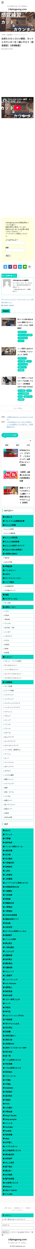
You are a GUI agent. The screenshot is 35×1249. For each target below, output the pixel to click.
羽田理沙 (8, 1092)
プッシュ (7, 754)
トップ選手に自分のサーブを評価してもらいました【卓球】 (25, 351)
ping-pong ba (10, 1119)
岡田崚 (7, 899)
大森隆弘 (8, 891)
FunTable (9, 1127)
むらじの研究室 (11, 538)
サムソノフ (9, 971)
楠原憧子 (11, 305)
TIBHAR (7, 619)
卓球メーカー (10, 607)
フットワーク (9, 762)
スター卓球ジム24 (12, 999)
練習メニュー (8, 302)
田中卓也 (8, 1052)
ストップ (7, 720)
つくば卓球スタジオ (13, 1060)
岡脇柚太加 (9, 903)
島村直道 (8, 991)
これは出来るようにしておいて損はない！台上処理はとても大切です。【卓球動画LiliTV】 (20, 424)
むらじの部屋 (10, 525)
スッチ (7, 1003)
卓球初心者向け (11, 554)
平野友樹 (8, 1112)
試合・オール (9, 792)
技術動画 (8, 682)
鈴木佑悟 (8, 995)
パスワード (5, 1225)
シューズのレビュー (11, 669)
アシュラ (8, 834)
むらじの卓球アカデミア (14, 546)
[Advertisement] (17, 74)
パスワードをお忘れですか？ (20, 1232)
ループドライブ (9, 741)
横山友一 (8, 1171)
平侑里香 (8, 1019)
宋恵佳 (7, 1007)
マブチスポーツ (11, 1146)
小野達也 (8, 911)
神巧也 (7, 1011)
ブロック (7, 716)
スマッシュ (8, 712)
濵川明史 (8, 1096)
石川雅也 (8, 859)
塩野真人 (8, 987)
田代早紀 (8, 1028)
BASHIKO (9, 1088)
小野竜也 (8, 907)
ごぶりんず (9, 951)
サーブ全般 (8, 686)
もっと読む (18, 408)
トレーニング (9, 783)
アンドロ (7, 623)
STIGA (6, 615)
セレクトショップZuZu (14, 1015)
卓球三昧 (8, 1040)
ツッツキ (7, 724)
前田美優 (8, 1135)
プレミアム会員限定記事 (14, 521)
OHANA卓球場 (11, 915)
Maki (7, 1139)
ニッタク (7, 632)
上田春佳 (8, 875)
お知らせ (8, 517)
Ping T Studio (10, 1116)
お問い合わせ (7, 1208)
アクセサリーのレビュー (12, 678)
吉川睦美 (8, 1175)
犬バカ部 (7, 603)
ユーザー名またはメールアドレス (13, 1219)
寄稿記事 (8, 566)
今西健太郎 (9, 863)
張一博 (7, 1056)
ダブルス (7, 771)
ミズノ (6, 611)
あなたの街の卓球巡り (14, 550)
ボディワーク (9, 767)
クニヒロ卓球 (10, 939)
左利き (6, 813)
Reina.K (8, 1187)
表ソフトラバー (9, 805)
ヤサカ (6, 640)
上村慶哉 (8, 879)
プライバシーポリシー (17, 1210)
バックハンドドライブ (12, 707)
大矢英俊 (8, 895)
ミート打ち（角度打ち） (12, 750)
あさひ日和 (8, 562)
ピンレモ (8, 1123)
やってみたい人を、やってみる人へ (17, 1242)
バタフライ (8, 636)
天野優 (7, 838)
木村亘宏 (8, 927)
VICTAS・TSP (9, 628)
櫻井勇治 (8, 963)
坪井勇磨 (8, 1064)
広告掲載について (18, 1208)
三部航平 (8, 975)
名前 (7, 248)
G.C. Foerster (10, 983)
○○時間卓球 (9, 586)
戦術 (5, 788)
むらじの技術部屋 (12, 542)
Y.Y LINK (8, 1194)
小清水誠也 (9, 947)
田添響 (7, 1032)
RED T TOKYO (11, 1190)
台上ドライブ (9, 737)
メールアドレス (11, 240)
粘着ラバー (8, 800)
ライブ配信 (9, 582)
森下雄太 (8, 1167)
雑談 (7, 595)
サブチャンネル (21, 299)
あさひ (7, 830)
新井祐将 (8, 842)
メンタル (7, 796)
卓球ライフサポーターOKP (15, 1048)
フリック (7, 728)
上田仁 (7, 871)
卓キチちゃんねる (12, 1024)
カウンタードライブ (11, 745)
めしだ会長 (9, 1163)
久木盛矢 (8, 1108)
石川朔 (7, 855)
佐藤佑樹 (8, 967)
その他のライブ (9, 590)
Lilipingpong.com (17, 9)
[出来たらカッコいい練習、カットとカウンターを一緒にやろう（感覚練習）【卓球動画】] (20, 267)
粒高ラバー (8, 809)
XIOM (6, 649)
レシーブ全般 (9, 690)
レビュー (8, 657)
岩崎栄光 (8, 867)
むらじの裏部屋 (9, 533)
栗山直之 (8, 943)
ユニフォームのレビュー (12, 674)
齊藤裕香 (8, 955)
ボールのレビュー (10, 665)
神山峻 (7, 923)
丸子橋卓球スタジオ (13, 1150)
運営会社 (28, 1208)
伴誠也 (7, 1100)
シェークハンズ (11, 979)
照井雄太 (8, 1072)
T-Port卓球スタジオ (13, 1068)
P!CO (7, 1104)
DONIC (6, 645)
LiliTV (7, 574)
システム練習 (9, 775)
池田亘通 (8, 851)
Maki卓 (6, 558)
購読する (8, 1215)
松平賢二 (8, 1142)
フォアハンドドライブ (9, 299)
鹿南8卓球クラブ (12, 919)
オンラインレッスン (13, 578)
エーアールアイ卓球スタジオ (16, 883)
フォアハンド (9, 695)
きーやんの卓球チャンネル (15, 931)
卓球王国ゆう (10, 1036)
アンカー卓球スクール (14, 846)
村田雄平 (5, 305)
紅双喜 (6, 653)
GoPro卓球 (8, 817)
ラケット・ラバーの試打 (12, 661)
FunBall (8, 1131)
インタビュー (10, 570)
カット (28, 299)
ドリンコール (10, 1076)
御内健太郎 (9, 1154)
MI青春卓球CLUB (12, 887)
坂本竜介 (8, 959)
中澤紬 (7, 1084)
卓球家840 (9, 1044)
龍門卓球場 (9, 1179)
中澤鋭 (7, 1080)
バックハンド (9, 699)
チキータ (7, 733)
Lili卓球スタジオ (11, 1183)
